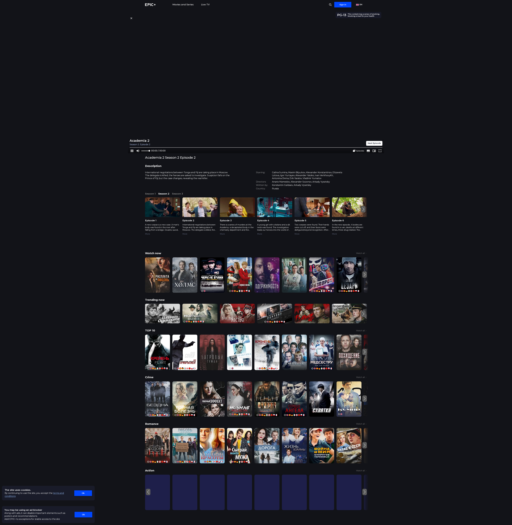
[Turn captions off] (368, 150)
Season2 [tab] (163, 193)
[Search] (330, 4)
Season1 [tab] (150, 193)
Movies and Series (183, 4)
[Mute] (137, 150)
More (147, 234)
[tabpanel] (256, 218)
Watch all (360, 253)
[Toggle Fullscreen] (380, 150)
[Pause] (132, 150)
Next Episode (374, 143)
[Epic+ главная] (150, 4)
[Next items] (363, 209)
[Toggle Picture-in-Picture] (374, 150)
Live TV (205, 4)
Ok (83, 493)
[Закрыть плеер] (131, 18)
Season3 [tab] (177, 193)
